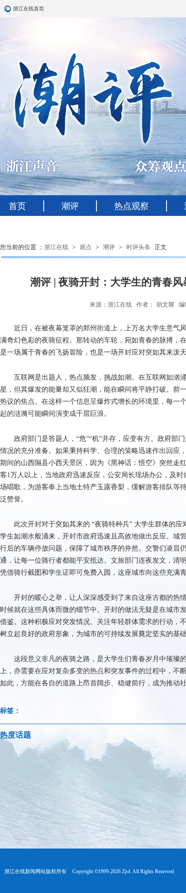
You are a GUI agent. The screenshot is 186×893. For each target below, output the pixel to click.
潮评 (70, 206)
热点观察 (131, 206)
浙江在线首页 (8, 8)
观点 (86, 247)
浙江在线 (56, 247)
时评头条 (138, 247)
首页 (17, 206)
